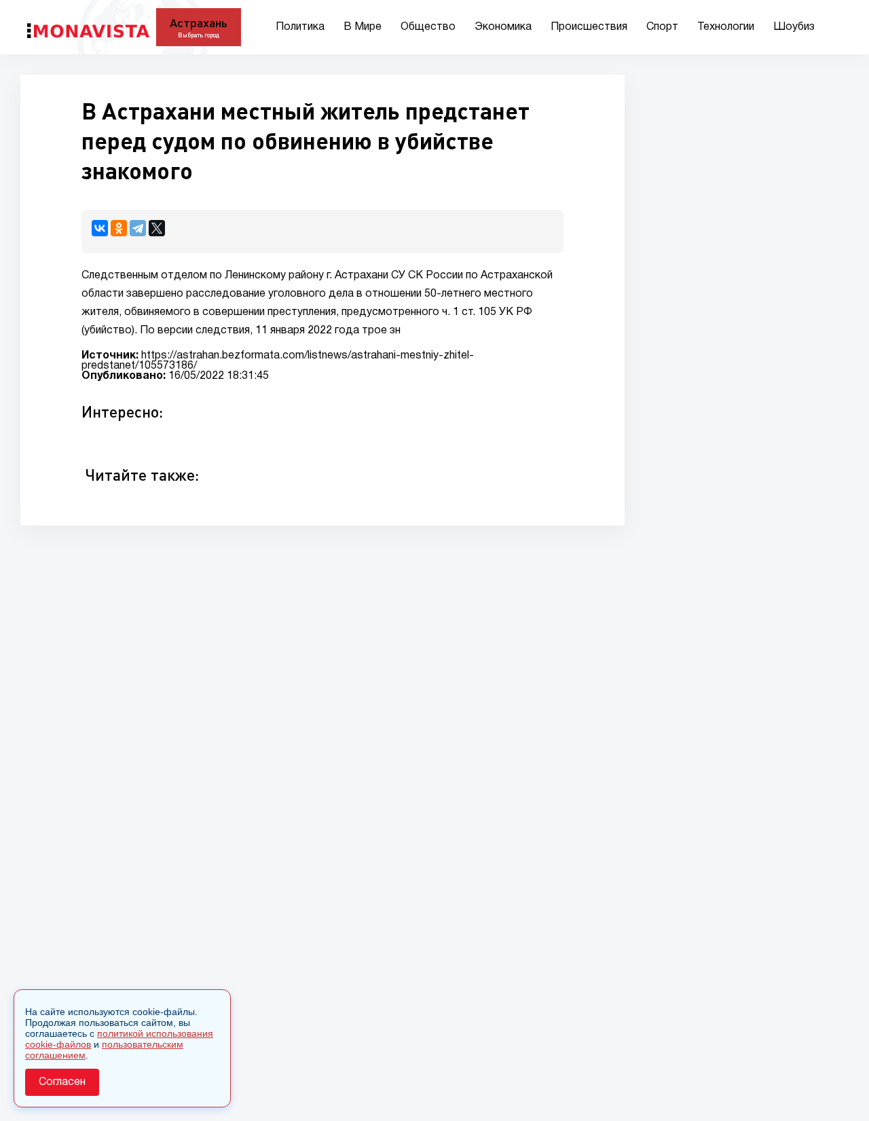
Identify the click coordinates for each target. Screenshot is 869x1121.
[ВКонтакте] (100, 228)
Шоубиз (794, 27)
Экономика (503, 27)
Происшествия (589, 27)
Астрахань (198, 22)
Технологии (725, 27)
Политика (300, 27)
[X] (157, 228)
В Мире (363, 27)
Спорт (662, 27)
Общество (428, 27)
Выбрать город (198, 35)
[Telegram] (138, 228)
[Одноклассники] (119, 228)
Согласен (62, 1082)
